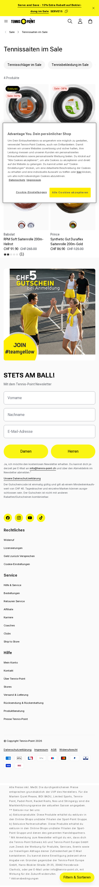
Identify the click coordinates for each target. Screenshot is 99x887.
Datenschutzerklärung (18, 749)
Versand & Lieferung (16, 694)
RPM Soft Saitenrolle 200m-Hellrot (24, 241)
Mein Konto (11, 662)
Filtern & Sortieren (77, 877)
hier (79, 172)
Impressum (41, 749)
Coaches (9, 625)
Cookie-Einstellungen (17, 564)
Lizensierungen (13, 548)
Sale (12, 32)
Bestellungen (12, 593)
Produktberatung (14, 711)
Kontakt (8, 670)
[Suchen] (70, 21)
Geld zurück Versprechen (19, 556)
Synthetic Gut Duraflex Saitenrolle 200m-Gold (66, 241)
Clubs (7, 633)
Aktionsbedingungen (25, 878)
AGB (54, 749)
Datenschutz (17, 179)
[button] (6, 21)
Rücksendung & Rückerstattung (24, 702)
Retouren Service (14, 601)
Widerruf (9, 540)
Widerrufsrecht (68, 749)
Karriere (8, 617)
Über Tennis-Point (14, 678)
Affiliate (8, 609)
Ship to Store (11, 641)
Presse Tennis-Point (16, 719)
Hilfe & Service (12, 585)
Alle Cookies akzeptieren (70, 192)
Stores (8, 686)
